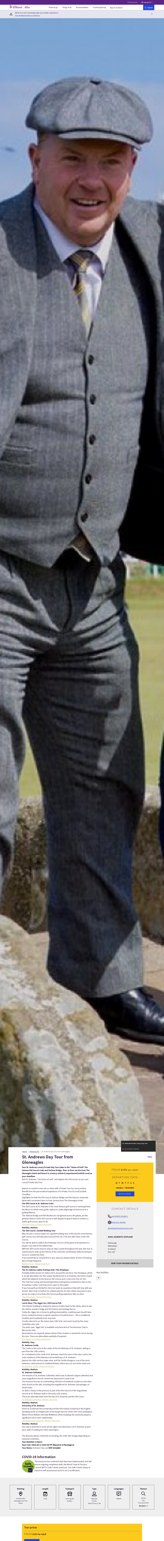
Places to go (53, 7)
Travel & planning (99, 7)
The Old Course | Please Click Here (37, 1224)
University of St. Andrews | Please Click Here (41, 1420)
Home (24, 1151)
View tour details (118, 1222)
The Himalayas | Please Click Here (36, 1297)
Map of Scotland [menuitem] (116, 7)
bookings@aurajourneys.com (120, 1228)
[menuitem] (53, 7)
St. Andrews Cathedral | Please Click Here (39, 1399)
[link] (148, 7)
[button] (151, 13)
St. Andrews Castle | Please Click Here (38, 1366)
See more (142, 1506)
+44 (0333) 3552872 (119, 1216)
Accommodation (82, 7)
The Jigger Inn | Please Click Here (36, 1339)
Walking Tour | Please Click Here (36, 1264)
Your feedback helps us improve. (27, 15)
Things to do (67, 7)
